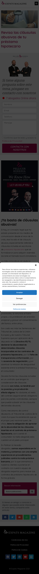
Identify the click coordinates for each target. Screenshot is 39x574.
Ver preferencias (19, 304)
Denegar (19, 298)
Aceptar (19, 292)
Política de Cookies (19, 309)
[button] (36, 265)
